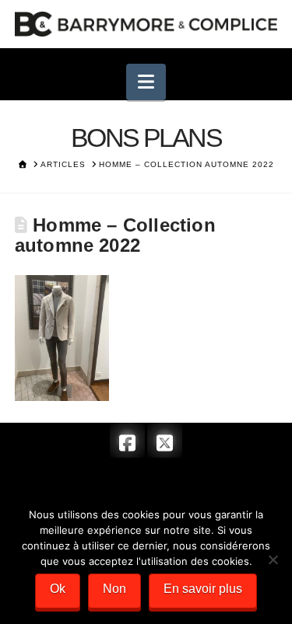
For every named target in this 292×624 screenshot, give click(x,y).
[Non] (272, 559)
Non (114, 588)
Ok (57, 588)
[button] (146, 82)
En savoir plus (203, 588)
